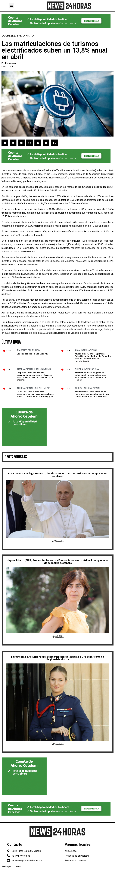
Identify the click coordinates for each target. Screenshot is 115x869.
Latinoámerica (42, 369)
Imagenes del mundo (28, 350)
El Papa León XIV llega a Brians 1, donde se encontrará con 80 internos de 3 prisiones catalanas (57, 475)
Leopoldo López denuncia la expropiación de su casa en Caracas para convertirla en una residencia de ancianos (35, 376)
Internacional (89, 350)
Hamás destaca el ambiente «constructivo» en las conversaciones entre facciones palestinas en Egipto (35, 394)
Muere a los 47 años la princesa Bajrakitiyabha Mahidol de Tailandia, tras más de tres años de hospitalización (93, 357)
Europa (79, 369)
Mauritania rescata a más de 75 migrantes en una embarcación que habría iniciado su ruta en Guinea (92, 394)
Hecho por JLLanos (11, 866)
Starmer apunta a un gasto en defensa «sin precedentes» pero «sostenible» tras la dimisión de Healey (90, 376)
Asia (77, 350)
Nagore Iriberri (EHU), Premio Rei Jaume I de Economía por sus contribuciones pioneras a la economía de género (57, 561)
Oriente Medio (42, 388)
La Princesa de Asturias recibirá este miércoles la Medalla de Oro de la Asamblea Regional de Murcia (57, 658)
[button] (11, 5)
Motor (30, 35)
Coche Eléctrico (13, 35)
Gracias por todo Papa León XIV (32, 353)
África (79, 388)
